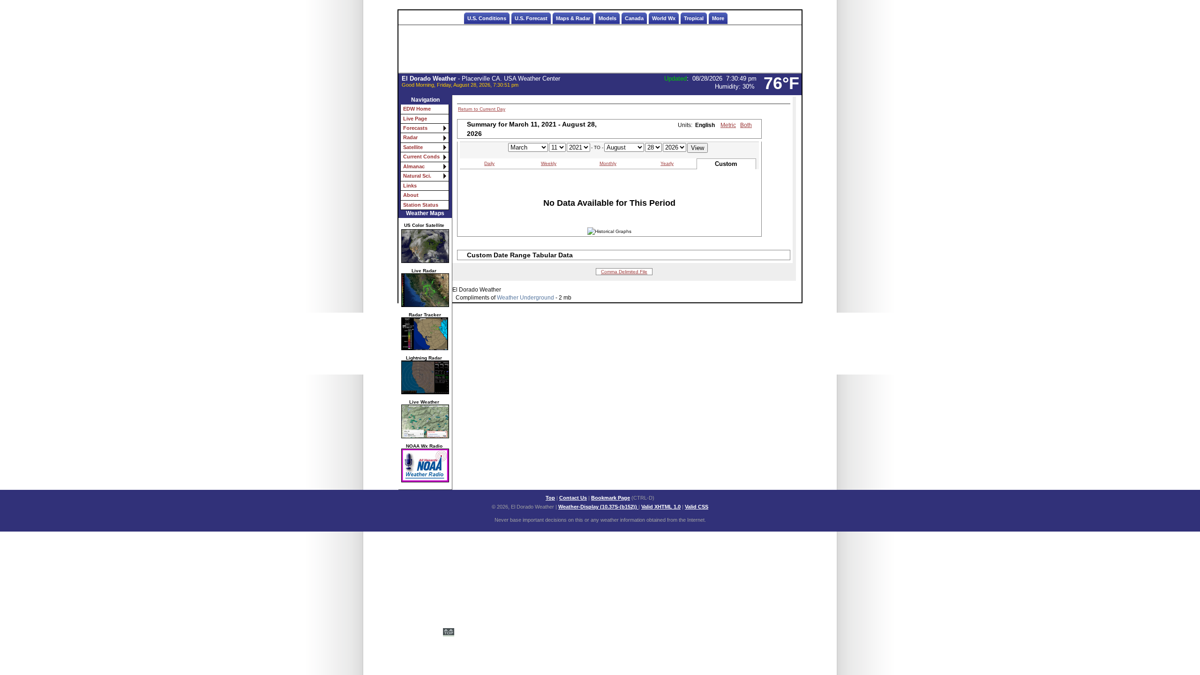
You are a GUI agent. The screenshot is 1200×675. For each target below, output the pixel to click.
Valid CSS (696, 507)
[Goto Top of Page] (448, 633)
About (411, 195)
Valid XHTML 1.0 (661, 507)
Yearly (667, 163)
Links (410, 185)
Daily (489, 163)
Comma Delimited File (624, 271)
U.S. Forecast (531, 18)
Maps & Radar (573, 18)
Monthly (608, 163)
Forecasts (415, 128)
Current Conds (421, 156)
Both (746, 125)
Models (607, 18)
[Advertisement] (600, 49)
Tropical (694, 18)
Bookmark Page (610, 498)
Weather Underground (525, 297)
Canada (634, 18)
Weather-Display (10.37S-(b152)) (598, 507)
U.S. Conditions (486, 18)
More (718, 18)
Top (550, 498)
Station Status (420, 205)
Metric (728, 125)
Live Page (415, 118)
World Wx (663, 18)
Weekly (548, 163)
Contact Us (573, 498)
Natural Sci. (417, 176)
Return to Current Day (481, 109)
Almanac (414, 166)
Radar (410, 137)
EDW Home (417, 109)
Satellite (413, 147)
